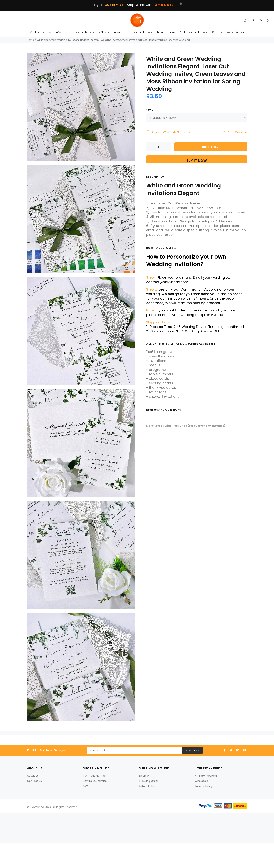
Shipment (145, 776)
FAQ (85, 786)
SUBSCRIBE (192, 750)
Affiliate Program (206, 776)
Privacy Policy (203, 786)
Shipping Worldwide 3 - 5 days (170, 132)
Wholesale (201, 781)
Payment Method (94, 776)
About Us (33, 776)
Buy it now (196, 160)
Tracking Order (148, 781)
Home (30, 39)
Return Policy (147, 786)
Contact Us (34, 781)
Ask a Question (237, 132)
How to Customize (95, 781)
